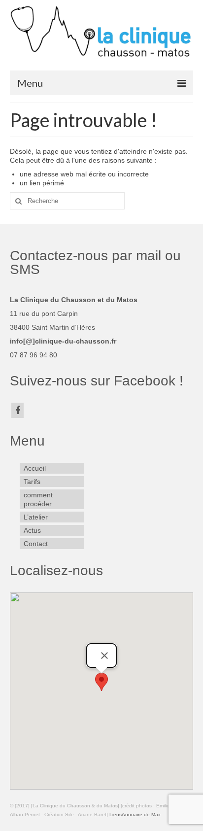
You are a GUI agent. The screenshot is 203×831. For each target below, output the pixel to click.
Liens (115, 814)
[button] (101, 682)
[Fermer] (104, 655)
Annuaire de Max (141, 814)
